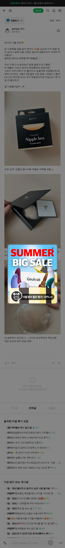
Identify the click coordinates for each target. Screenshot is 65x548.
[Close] (52, 248)
